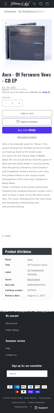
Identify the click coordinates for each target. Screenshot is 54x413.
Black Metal (34, 279)
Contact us (11, 355)
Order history (12, 330)
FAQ (8, 348)
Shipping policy (21, 407)
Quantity (6, 97)
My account (11, 323)
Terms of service (18, 402)
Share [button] (8, 236)
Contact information (36, 402)
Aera (30, 259)
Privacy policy (45, 398)
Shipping (5, 89)
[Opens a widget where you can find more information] (41, 408)
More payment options (27, 137)
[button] (6, 4)
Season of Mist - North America (24, 398)
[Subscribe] (44, 373)
